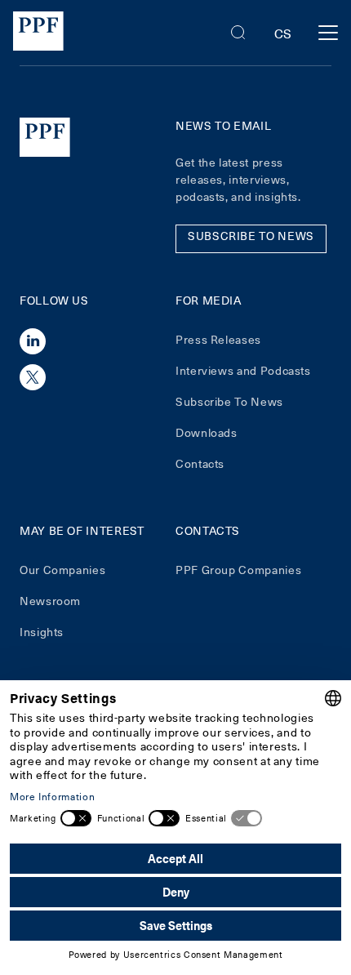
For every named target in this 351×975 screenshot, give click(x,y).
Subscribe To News (229, 401)
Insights (42, 631)
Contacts (200, 463)
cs (283, 32)
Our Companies (62, 569)
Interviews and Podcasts (243, 370)
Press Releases (218, 339)
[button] (238, 32)
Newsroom (50, 600)
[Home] (38, 33)
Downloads (207, 432)
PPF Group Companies (238, 569)
